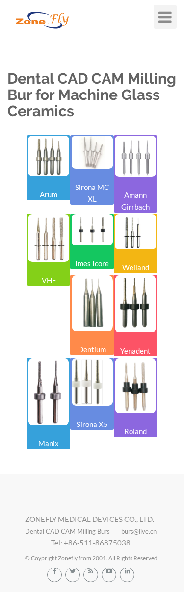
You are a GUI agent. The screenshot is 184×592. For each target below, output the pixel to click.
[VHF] (48, 238)
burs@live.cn (139, 531)
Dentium (92, 349)
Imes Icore (92, 263)
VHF (49, 280)
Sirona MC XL (92, 193)
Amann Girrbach (135, 200)
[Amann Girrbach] (135, 156)
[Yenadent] (135, 304)
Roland (135, 431)
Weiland (135, 267)
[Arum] (48, 156)
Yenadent (135, 350)
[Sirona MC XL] (91, 152)
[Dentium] (91, 303)
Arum (48, 194)
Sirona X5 (92, 424)
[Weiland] (135, 232)
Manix (48, 443)
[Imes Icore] (91, 230)
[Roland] (135, 386)
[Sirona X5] (91, 382)
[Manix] (48, 392)
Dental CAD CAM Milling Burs (67, 531)
